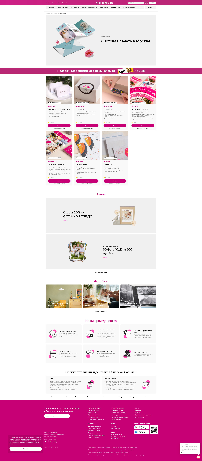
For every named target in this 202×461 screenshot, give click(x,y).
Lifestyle (120, 397)
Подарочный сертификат (96, 419)
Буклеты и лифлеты (139, 109)
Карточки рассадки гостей (59, 109)
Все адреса (114, 438)
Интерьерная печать (129, 7)
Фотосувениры (133, 397)
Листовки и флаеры (56, 164)
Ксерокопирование (117, 410)
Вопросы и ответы (94, 428)
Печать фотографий (62, 7)
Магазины (78, 397)
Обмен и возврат (93, 437)
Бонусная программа (94, 426)
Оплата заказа (139, 417)
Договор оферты (140, 455)
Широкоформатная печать (119, 417)
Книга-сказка (104, 7)
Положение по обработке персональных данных (101, 455)
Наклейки (80, 109)
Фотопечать (54, 397)
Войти (152, 2)
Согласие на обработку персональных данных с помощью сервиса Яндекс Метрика (111, 450)
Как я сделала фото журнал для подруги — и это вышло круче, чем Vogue (95, 304)
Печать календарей (94, 417)
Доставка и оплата (94, 430)
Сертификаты (81, 164)
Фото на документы (117, 408)
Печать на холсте (93, 415)
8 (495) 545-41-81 (116, 435)
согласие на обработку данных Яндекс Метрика (26, 442)
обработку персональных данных (30, 440)
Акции (137, 408)
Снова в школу (75, 7)
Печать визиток (91, 397)
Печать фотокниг (93, 410)
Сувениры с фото (115, 7)
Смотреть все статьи (101, 311)
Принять (25, 449)
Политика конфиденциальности (125, 455)
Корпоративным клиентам (96, 435)
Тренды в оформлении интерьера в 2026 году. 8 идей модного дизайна (58, 304)
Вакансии (147, 397)
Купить (59, 125)
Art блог (66, 397)
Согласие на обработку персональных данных (124, 447)
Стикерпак (108, 109)
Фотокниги (51, 7)
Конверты (108, 164)
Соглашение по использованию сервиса (99, 447)
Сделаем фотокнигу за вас (89, 7)
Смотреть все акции (101, 272)
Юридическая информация (143, 415)
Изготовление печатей (118, 412)
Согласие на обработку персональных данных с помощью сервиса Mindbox (108, 452)
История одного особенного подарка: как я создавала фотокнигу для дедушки (131, 304)
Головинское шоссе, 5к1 (118, 437)
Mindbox (11, 443)
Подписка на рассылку (95, 433)
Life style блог (115, 428)
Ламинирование (107, 397)
